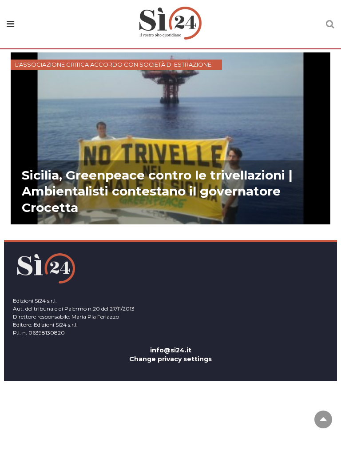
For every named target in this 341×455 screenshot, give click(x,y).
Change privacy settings (170, 359)
